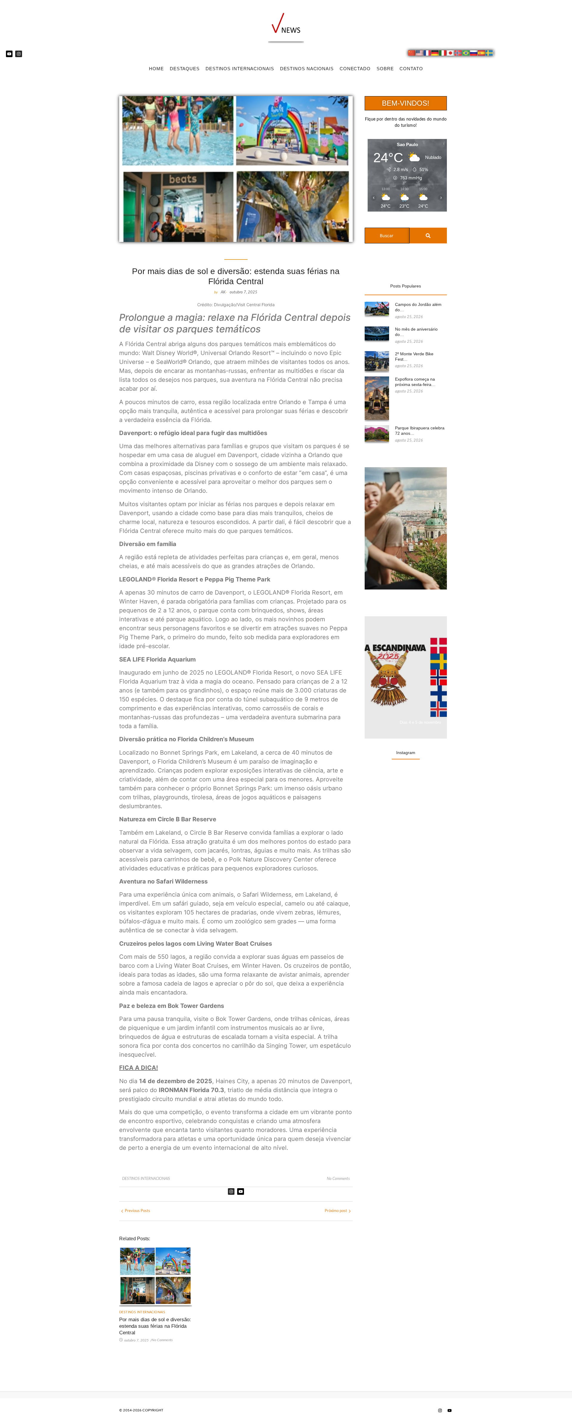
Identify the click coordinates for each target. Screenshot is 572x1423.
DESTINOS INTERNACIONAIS (240, 68)
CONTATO (411, 68)
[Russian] (474, 54)
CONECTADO (355, 68)
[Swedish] (489, 54)
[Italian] (443, 54)
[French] (427, 54)
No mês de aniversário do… (416, 332)
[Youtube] (9, 54)
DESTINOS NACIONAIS (307, 68)
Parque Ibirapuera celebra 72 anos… (419, 431)
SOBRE (385, 68)
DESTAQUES (185, 68)
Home (156, 68)
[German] (435, 54)
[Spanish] (482, 54)
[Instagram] (18, 54)
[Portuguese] (466, 54)
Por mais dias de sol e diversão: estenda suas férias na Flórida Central (155, 1326)
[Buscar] (428, 235)
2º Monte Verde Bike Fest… (414, 356)
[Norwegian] (458, 54)
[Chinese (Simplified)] (412, 54)
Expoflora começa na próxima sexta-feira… (415, 382)
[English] (420, 54)
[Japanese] (451, 54)
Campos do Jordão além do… (418, 307)
